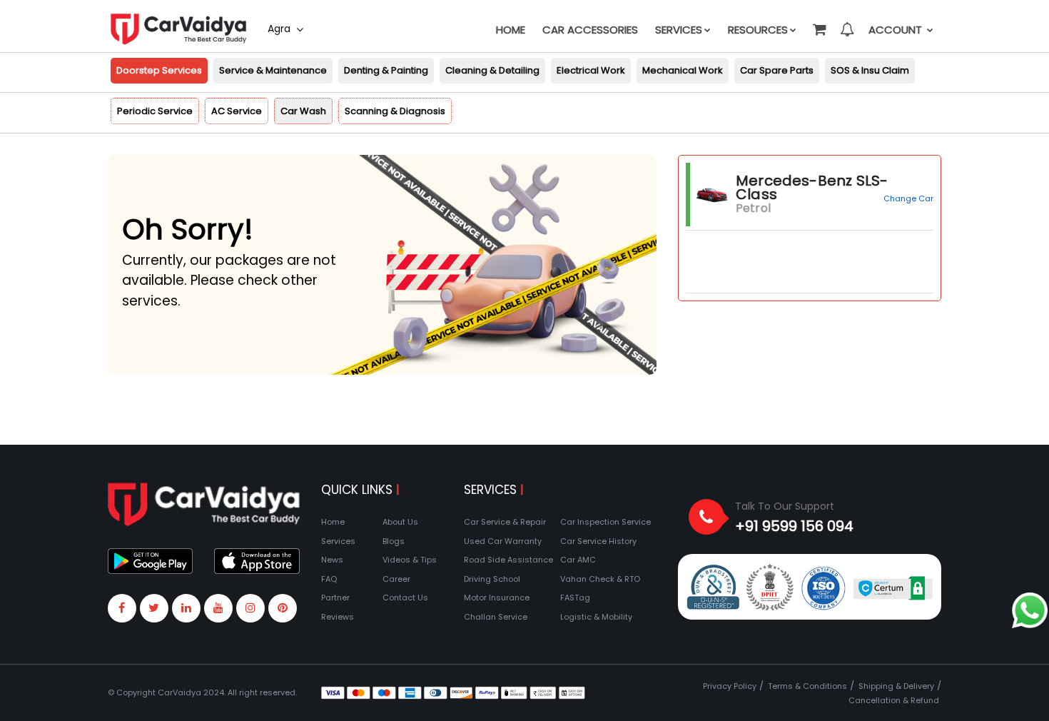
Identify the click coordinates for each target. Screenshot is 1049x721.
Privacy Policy (729, 686)
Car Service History (598, 541)
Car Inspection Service (605, 522)
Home (510, 29)
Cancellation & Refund (893, 700)
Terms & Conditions (807, 686)
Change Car (908, 198)
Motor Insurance (496, 597)
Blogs (393, 541)
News (332, 559)
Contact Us (405, 597)
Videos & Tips (409, 559)
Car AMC (578, 559)
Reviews (337, 616)
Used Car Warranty (503, 541)
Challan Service (495, 616)
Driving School (492, 579)
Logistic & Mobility (596, 616)
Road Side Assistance (508, 559)
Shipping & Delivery (896, 686)
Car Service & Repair (505, 522)
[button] (818, 23)
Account (896, 29)
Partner (335, 597)
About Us (400, 522)
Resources (758, 29)
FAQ (329, 579)
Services (678, 29)
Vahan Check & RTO (600, 579)
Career (396, 579)
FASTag (575, 597)
